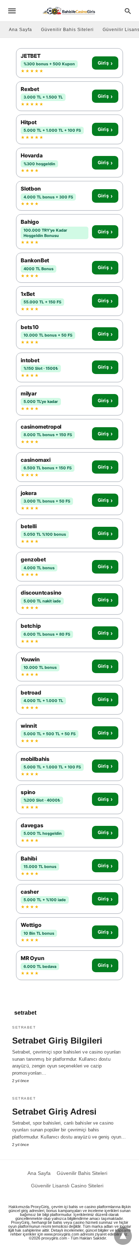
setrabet (24, 1027)
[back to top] (123, 1236)
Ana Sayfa (20, 29)
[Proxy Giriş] (69, 10)
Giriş (105, 63)
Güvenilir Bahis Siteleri (67, 29)
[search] (128, 11)
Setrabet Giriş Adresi (54, 1111)
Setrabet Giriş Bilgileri (57, 1040)
